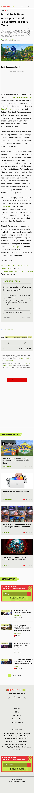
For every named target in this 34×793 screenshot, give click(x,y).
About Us (17, 708)
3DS (7, 10)
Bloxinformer (26, 747)
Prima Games (24, 736)
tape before (5, 206)
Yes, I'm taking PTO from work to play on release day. (18, 296)
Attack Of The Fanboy (11, 736)
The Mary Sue (22, 744)
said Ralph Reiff (17, 247)
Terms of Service (12, 598)
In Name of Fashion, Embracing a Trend (17, 271)
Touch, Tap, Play (7, 747)
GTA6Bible (16, 750)
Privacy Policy (21, 598)
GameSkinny (23, 741)
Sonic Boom (17, 337)
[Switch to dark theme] (28, 6)
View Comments (17, 380)
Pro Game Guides (8, 733)
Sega (6, 337)
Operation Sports (11, 744)
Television (24, 337)
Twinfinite (19, 733)
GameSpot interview (9, 109)
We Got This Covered (20, 739)
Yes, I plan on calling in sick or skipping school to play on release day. (16, 302)
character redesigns (18, 97)
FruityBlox (17, 747)
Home (2, 10)
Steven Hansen (9, 39)
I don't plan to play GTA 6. (14, 312)
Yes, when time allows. (13, 308)
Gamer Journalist (11, 741)
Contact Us (17, 715)
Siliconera (8, 739)
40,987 (20, 675)
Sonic (11, 337)
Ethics (17, 712)
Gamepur (27, 733)
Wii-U (29, 337)
